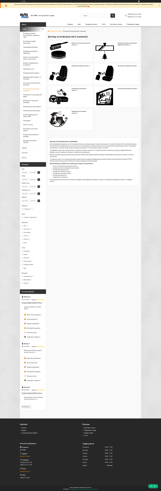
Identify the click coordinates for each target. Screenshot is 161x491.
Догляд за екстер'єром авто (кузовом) (31, 84)
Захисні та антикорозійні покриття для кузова (30, 58)
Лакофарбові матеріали (30, 47)
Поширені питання (91, 24)
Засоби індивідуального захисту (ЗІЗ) (30, 115)
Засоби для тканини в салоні (127, 66)
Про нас (24, 157)
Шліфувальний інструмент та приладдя (32, 78)
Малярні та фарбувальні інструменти (30, 64)
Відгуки (24, 430)
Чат (154, 486)
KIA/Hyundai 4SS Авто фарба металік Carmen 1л (33, 351)
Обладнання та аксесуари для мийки (32, 95)
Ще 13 (25, 243)
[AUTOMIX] (24, 15)
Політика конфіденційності (91, 489)
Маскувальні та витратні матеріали (30, 101)
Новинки (70, 24)
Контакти (25, 152)
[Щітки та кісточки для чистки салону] (58, 51)
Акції (79, 24)
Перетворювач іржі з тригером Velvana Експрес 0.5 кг (33, 398)
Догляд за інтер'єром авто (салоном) (31, 89)
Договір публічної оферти (29, 433)
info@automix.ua (25, 471)
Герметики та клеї (28, 69)
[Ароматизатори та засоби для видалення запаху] (104, 51)
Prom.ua (89, 487)
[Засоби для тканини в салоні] (104, 74)
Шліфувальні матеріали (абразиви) (30, 52)
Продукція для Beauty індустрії (30, 141)
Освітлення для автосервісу (31, 110)
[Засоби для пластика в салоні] (58, 96)
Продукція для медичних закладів (30, 135)
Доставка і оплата (116, 24)
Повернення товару (133, 24)
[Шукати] (113, 16)
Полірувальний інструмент (31, 73)
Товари (24, 29)
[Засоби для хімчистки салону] (104, 96)
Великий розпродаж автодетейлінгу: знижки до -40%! (31, 35)
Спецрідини (26, 120)
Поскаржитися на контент (76, 489)
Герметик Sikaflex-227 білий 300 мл (32, 308)
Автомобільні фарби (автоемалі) (29, 42)
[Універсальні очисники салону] (58, 119)
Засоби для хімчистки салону (127, 88)
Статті (104, 24)
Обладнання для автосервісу (32, 106)
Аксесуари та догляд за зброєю (30, 129)
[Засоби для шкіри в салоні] (58, 74)
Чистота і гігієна (28, 124)
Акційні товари (88, 433)
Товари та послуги (56, 31)
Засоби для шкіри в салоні (80, 66)
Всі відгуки (25, 406)
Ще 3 (24, 268)
